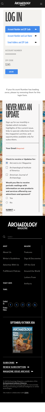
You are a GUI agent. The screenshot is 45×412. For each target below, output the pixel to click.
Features (28, 252)
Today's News (7, 283)
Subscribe (8, 363)
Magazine (20, 163)
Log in (11, 72)
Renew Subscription (14, 367)
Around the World (32, 271)
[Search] (4, 237)
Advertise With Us (11, 265)
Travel (5, 289)
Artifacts (28, 283)
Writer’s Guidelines (11, 258)
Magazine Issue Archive (16, 371)
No (11, 202)
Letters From (30, 277)
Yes (11, 198)
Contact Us (5, 302)
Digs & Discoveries (32, 258)
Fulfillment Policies (11, 271)
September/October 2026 (22, 323)
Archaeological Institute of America (20, 169)
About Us (7, 252)
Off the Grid (29, 265)
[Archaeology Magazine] (22, 229)
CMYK (26, 393)
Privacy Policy (5, 308)
